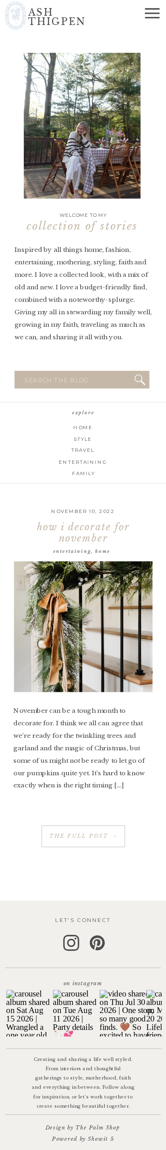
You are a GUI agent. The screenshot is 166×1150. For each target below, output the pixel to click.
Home (102, 551)
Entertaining (72, 551)
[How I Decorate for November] (83, 626)
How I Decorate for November (83, 532)
